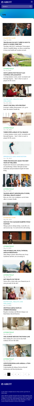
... (21, 374)
